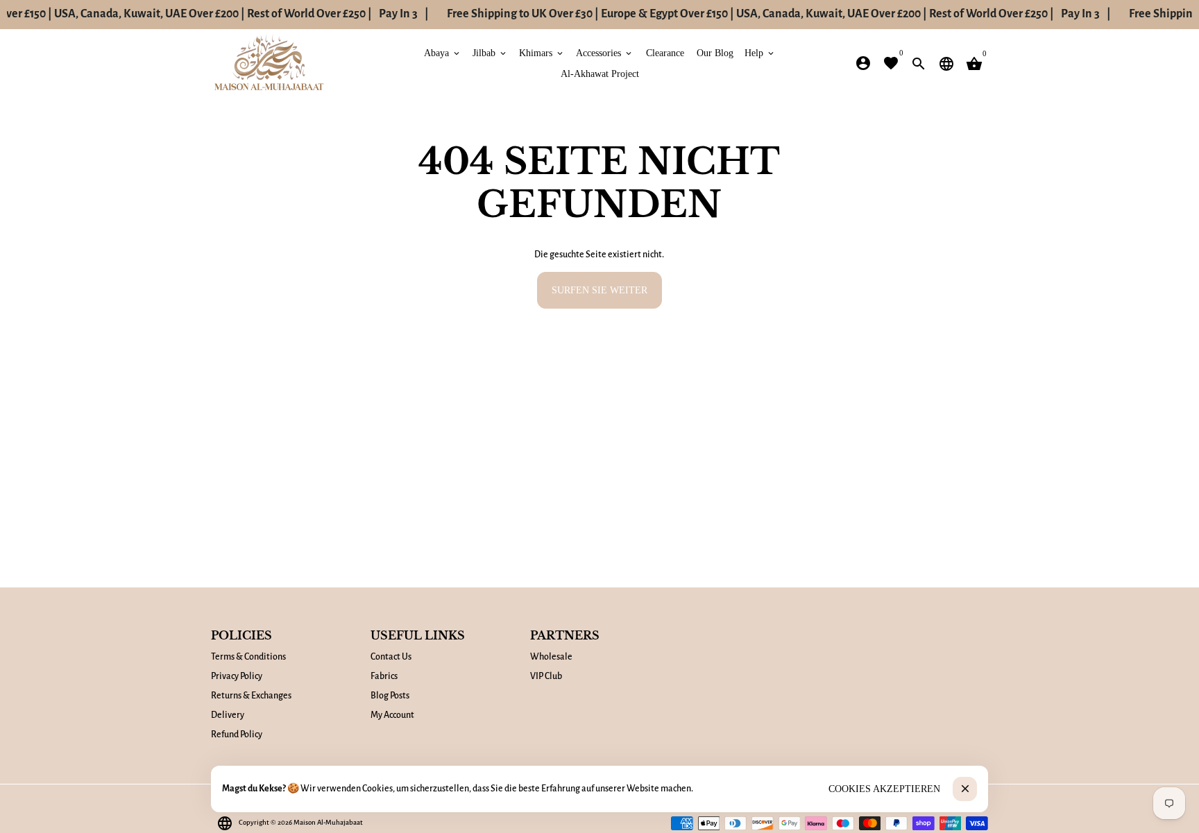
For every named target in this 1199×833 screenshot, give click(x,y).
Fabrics (384, 676)
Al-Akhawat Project (600, 73)
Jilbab (490, 52)
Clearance (665, 52)
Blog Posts (390, 696)
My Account (392, 715)
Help (760, 52)
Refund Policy (236, 734)
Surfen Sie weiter (599, 289)
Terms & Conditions (248, 657)
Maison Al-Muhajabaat (328, 822)
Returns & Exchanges (251, 696)
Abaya (442, 52)
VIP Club (546, 676)
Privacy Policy (236, 676)
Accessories (604, 52)
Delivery (227, 715)
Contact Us (391, 657)
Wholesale (551, 657)
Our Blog (715, 52)
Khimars (542, 52)
